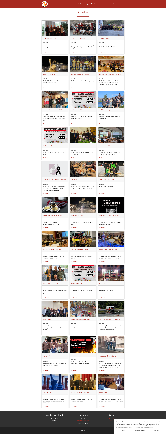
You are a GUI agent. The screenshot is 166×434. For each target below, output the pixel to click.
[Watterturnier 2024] (83, 272)
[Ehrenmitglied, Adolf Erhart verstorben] (55, 169)
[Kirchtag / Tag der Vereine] (55, 27)
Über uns (120, 4)
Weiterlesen (46, 52)
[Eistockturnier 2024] (55, 381)
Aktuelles (93, 4)
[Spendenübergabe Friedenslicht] (83, 63)
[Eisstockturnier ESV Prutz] (111, 169)
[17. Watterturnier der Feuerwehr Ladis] (111, 63)
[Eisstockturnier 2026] (55, 63)
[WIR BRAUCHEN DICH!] (83, 344)
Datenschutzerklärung (148, 427)
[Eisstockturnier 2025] (83, 205)
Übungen (86, 4)
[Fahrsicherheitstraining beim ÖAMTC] (111, 308)
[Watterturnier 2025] (83, 99)
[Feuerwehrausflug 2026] (83, 27)
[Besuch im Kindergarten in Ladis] (83, 308)
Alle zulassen (156, 430)
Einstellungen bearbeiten (140, 430)
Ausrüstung (108, 4)
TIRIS (111, 420)
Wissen (115, 4)
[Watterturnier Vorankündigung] (55, 135)
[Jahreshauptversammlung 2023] (83, 381)
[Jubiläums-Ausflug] (111, 99)
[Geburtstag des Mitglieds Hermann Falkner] (55, 344)
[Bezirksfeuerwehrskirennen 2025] (55, 205)
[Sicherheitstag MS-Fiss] (111, 135)
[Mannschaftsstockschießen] (55, 272)
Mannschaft (100, 4)
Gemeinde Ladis (111, 422)
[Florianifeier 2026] (111, 27)
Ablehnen (123, 430)
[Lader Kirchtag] (83, 135)
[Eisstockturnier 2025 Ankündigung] (111, 205)
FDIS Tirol (111, 418)
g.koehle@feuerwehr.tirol (83, 420)
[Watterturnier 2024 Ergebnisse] (111, 238)
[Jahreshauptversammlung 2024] (55, 238)
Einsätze (80, 4)
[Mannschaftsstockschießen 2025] (55, 99)
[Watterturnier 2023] (111, 381)
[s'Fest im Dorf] (111, 272)
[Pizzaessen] (83, 169)
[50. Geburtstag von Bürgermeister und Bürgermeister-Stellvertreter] (111, 344)
